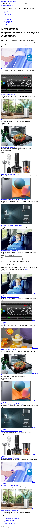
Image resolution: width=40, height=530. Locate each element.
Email (3, 259)
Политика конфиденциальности (14, 13)
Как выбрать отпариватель (9, 69)
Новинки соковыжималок (9, 349)
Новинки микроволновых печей (11, 147)
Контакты (7, 14)
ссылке (26, 269)
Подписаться (5, 273)
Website (3, 271)
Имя (3, 257)
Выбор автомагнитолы (8, 94)
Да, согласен (10, 264)
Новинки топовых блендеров (10, 174)
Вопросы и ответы (7, 5)
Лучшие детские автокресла (10, 250)
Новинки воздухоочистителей (10, 120)
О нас (6, 11)
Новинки (7, 22)
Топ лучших (8, 19)
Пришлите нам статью (11, 518)
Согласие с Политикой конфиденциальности (15, 261)
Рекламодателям (9, 523)
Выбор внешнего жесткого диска (11, 225)
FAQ (5, 24)
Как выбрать (8, 21)
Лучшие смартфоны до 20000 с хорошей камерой (16, 199)
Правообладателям (10, 520)
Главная (6, 18)
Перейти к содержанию (8, 1)
